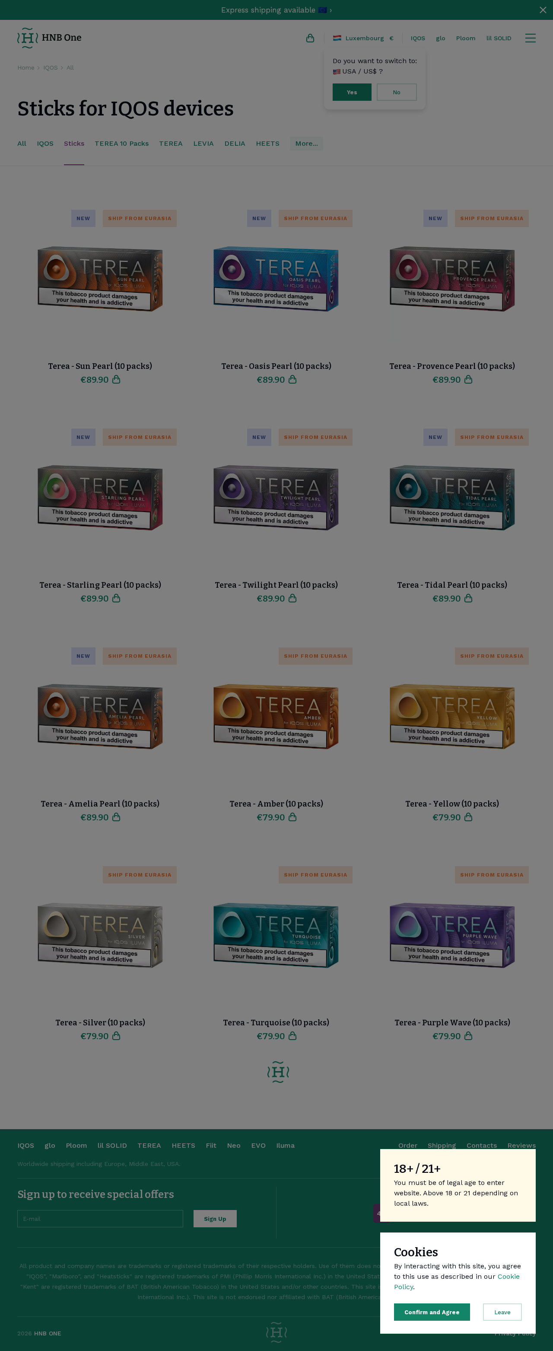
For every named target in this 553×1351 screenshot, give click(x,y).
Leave (502, 1312)
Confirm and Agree (432, 1312)
